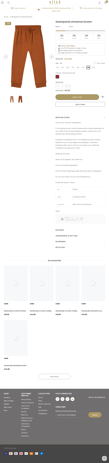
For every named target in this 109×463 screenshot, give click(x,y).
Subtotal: (60, 90)
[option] (18, 8)
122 (83, 67)
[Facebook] (57, 399)
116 (78, 67)
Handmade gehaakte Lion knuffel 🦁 (91, 311)
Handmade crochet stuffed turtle (15, 311)
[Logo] (54, 3)
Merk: (58, 26)
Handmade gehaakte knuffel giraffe (15, 365)
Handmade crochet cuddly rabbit (66, 311)
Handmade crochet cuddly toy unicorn (40, 311)
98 (62, 67)
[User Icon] (99, 3)
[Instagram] (62, 399)
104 (67, 67)
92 (57, 67)
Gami (71, 27)
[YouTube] (72, 399)
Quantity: (60, 82)
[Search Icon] (8, 3)
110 (73, 67)
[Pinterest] (67, 399)
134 (93, 67)
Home (6, 17)
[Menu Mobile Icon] (2, 2)
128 (88, 67)
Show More (54, 377)
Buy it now (80, 104)
